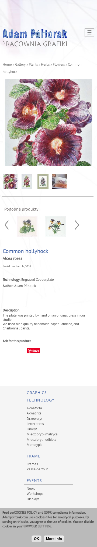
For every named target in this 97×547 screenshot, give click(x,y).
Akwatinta (34, 413)
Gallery (20, 65)
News (31, 488)
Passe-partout (37, 469)
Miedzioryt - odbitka (41, 439)
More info (54, 539)
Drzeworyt (34, 418)
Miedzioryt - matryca (42, 434)
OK (36, 539)
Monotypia (35, 444)
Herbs (45, 65)
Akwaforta (34, 408)
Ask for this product (17, 341)
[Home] (35, 45)
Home (7, 65)
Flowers (59, 65)
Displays (33, 499)
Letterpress (35, 423)
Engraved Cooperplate (37, 280)
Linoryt (32, 429)
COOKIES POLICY (25, 513)
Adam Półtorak (25, 286)
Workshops (35, 493)
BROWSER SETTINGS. (37, 527)
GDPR (48, 513)
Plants (33, 65)
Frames (32, 464)
